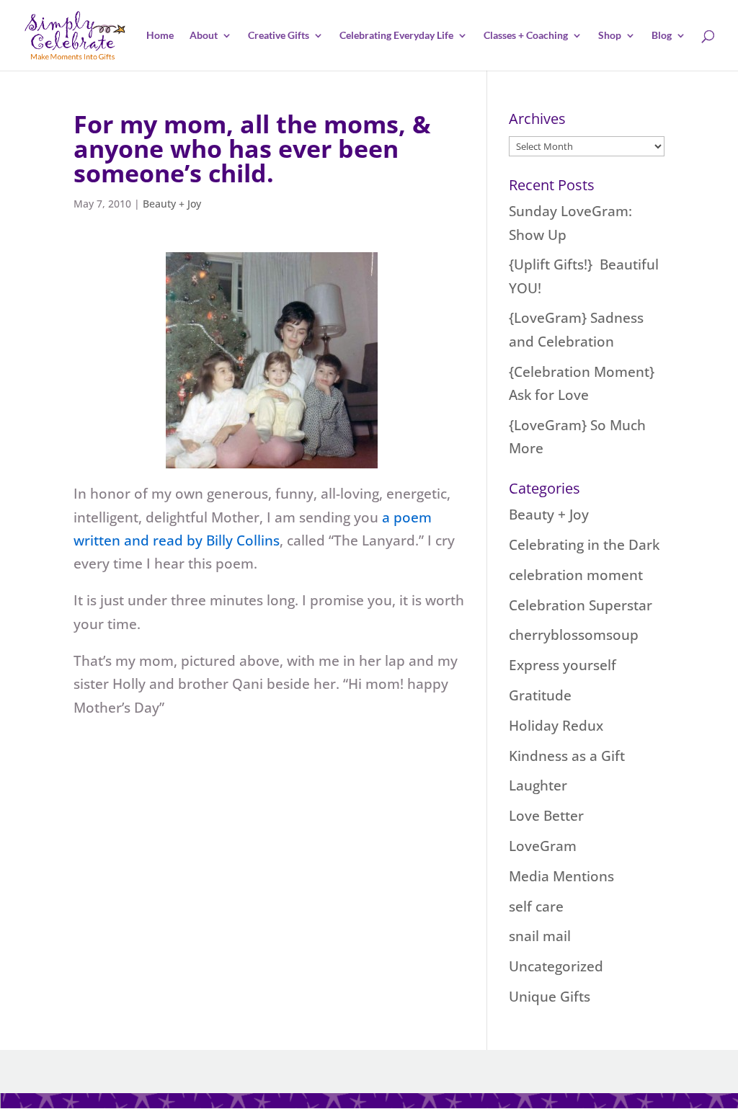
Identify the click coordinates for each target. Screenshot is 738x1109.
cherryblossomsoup (574, 634)
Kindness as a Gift (567, 756)
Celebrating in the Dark (584, 544)
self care (536, 906)
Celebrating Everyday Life (396, 35)
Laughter (538, 785)
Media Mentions (561, 876)
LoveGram (543, 846)
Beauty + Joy (172, 203)
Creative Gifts (278, 35)
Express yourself (562, 665)
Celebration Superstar (580, 605)
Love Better (546, 815)
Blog (662, 35)
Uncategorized (556, 966)
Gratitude (540, 695)
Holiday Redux (556, 725)
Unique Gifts (549, 996)
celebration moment (576, 575)
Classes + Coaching (526, 35)
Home (160, 35)
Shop (609, 35)
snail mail (540, 936)
